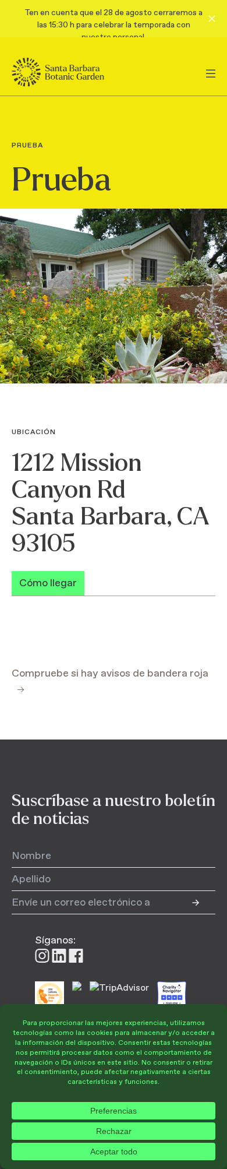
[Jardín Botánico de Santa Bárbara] (68, 72)
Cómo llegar (48, 583)
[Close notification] (212, 18)
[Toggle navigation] (210, 72)
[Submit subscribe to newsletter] (203, 902)
